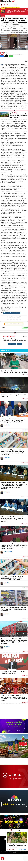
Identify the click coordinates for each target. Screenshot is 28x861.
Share (3, 56)
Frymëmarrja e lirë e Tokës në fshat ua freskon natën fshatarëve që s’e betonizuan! (16, 845)
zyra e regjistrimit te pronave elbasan (13, 312)
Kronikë (2, 16)
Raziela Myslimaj (8, 551)
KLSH (1, 64)
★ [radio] (8, 319)
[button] (2, 858)
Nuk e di (19, 343)
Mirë (10, 343)
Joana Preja (7, 457)
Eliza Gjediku (7, 425)
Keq (14, 343)
